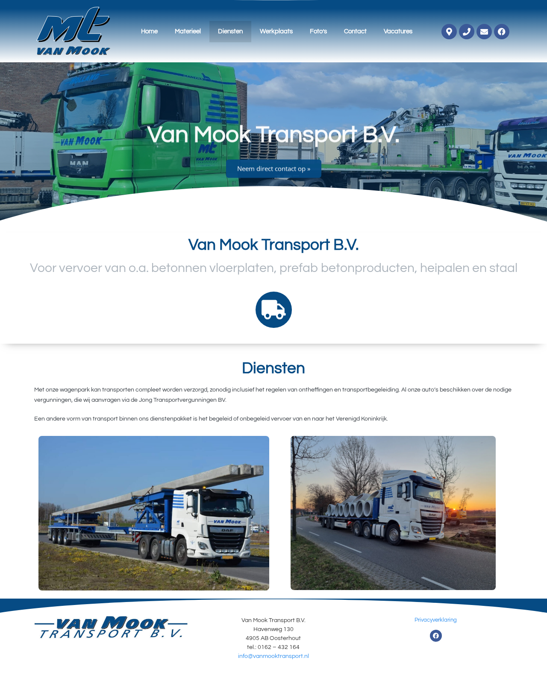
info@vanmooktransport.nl (273, 656)
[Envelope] (484, 31)
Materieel (188, 31)
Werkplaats (276, 31)
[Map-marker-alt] (449, 31)
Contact (355, 31)
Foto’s (318, 31)
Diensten (230, 31)
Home (149, 31)
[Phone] (466, 31)
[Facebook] (501, 31)
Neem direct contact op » (273, 165)
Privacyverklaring (436, 620)
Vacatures (398, 31)
